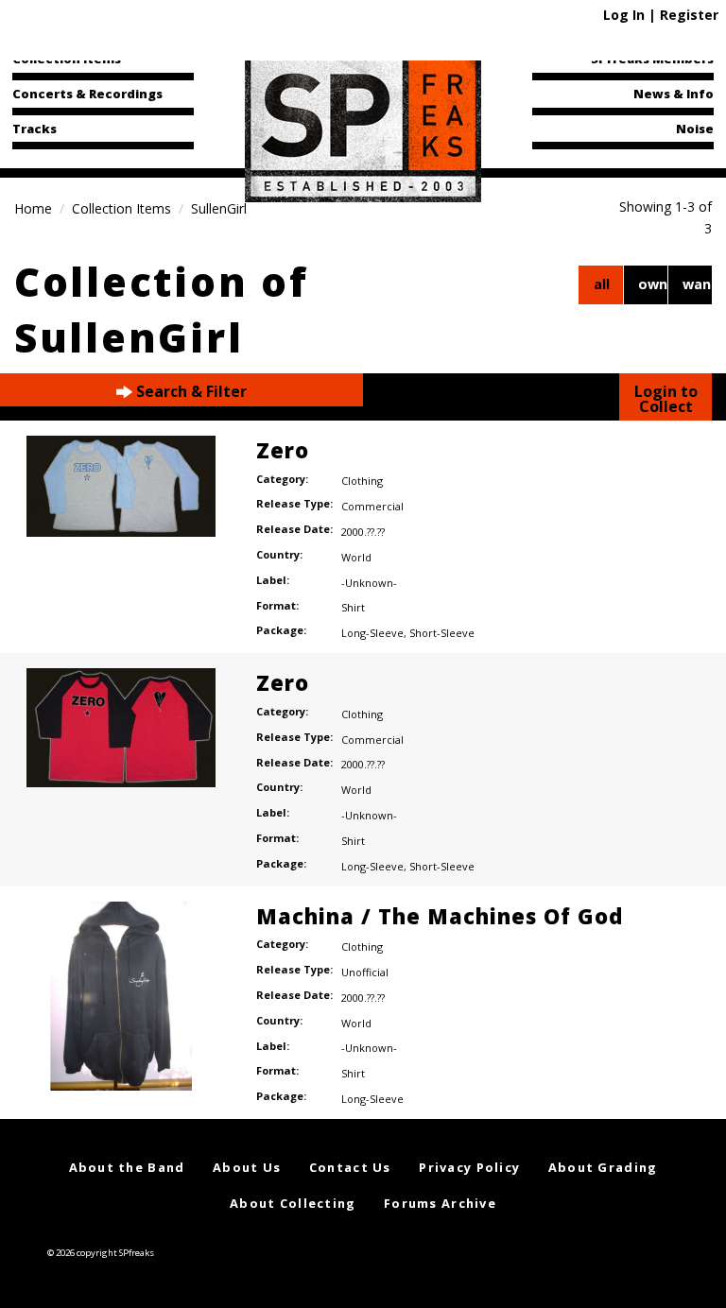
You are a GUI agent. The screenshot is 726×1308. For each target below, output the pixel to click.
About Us (247, 1167)
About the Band (127, 1167)
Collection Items (66, 58)
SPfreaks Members (652, 58)
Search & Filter (189, 391)
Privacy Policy (469, 1167)
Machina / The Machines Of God (439, 916)
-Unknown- (369, 583)
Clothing (362, 480)
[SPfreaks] (363, 126)
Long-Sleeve (372, 633)
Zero (282, 450)
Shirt (353, 607)
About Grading (603, 1167)
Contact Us (350, 1167)
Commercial (372, 506)
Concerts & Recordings (87, 93)
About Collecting (292, 1203)
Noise (695, 128)
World (356, 557)
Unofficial (365, 972)
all (602, 284)
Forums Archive (440, 1203)
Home (33, 208)
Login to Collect (666, 399)
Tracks (34, 128)
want (697, 284)
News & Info (673, 93)
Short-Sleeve (442, 633)
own (652, 284)
